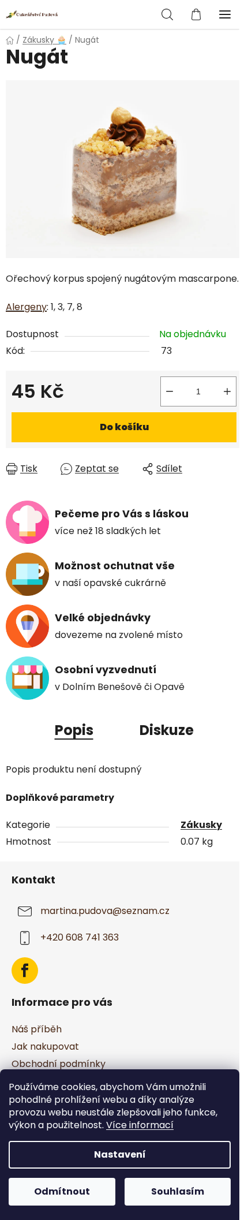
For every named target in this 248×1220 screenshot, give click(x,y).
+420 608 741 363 (79, 938)
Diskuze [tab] (167, 730)
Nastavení (120, 1154)
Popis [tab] (74, 730)
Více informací (140, 1125)
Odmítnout (62, 1191)
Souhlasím (177, 1191)
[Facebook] (25, 970)
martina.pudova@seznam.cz (105, 911)
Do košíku (124, 427)
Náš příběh (37, 1029)
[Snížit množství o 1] (169, 391)
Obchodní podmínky (59, 1063)
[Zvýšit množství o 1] (227, 391)
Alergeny (26, 307)
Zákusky (201, 824)
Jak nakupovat (45, 1046)
